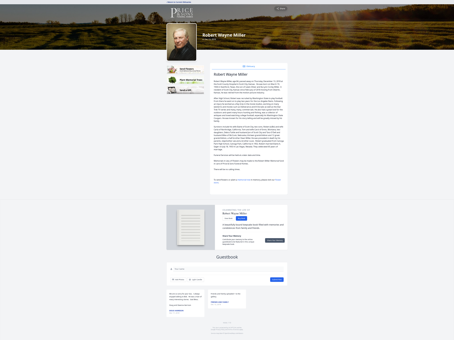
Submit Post (277, 279)
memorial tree (244, 179)
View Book (228, 218)
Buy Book (241, 218)
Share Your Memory (275, 240)
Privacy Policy (220, 330)
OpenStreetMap (229, 333)
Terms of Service (233, 330)
